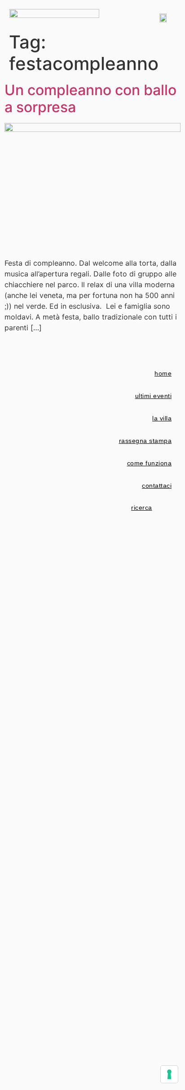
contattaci (157, 485)
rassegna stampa (145, 440)
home (163, 373)
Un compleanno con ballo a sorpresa (90, 98)
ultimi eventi (153, 395)
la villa (162, 418)
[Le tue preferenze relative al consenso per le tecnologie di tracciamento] (169, 1074)
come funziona (149, 463)
